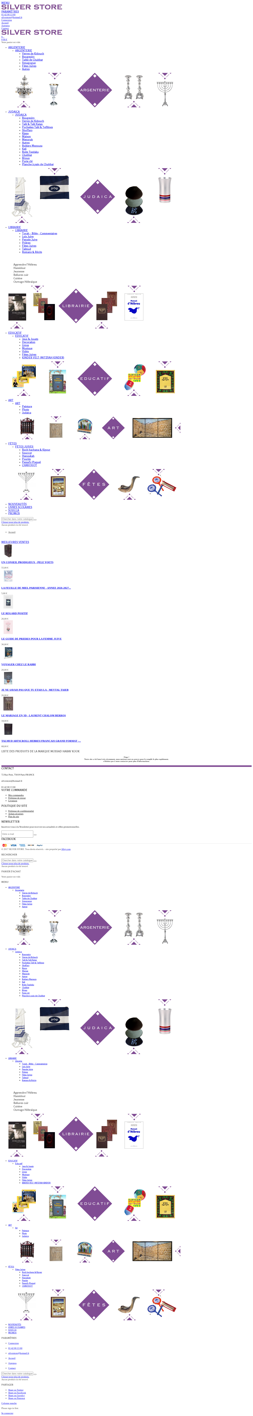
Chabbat (27, 155)
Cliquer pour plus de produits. (15, 522)
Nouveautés (17, 504)
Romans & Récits (32, 252)
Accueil (11, 1358)
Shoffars (27, 130)
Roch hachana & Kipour (36, 449)
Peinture (27, 406)
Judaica (14, 111)
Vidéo (25, 351)
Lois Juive (28, 236)
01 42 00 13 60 (15, 1348)
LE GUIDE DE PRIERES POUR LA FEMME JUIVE (31, 638)
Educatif (15, 332)
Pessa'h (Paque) (31, 462)
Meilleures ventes (15, 542)
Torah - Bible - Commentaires (39, 233)
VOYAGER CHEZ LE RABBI (18, 664)
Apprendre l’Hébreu (25, 264)
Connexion (13, 1343)
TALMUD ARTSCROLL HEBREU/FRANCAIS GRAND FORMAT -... (41, 740)
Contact (12, 1368)
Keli (24, 148)
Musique (27, 348)
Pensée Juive (29, 239)
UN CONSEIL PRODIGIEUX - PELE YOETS (27, 562)
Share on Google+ (16, 1395)
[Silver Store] (31, 8)
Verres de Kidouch (33, 53)
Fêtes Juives (29, 66)
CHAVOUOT (29, 465)
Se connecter (7, 1413)
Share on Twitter (15, 1390)
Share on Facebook (17, 1392)
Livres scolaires (20, 507)
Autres (26, 69)
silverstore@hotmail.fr (18, 1353)
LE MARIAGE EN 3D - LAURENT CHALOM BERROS (33, 715)
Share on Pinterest (16, 1398)
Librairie (14, 227)
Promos (14, 513)
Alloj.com (66, 849)
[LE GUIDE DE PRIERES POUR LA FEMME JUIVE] (8, 633)
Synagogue (29, 62)
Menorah (27, 139)
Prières (26, 242)
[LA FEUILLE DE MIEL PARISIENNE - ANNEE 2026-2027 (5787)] (8, 582)
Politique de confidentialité (21, 811)
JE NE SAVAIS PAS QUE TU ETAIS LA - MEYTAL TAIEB (34, 689)
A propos (12, 1363)
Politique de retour (17, 798)
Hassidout (19, 268)
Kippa (25, 133)
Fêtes (12, 443)
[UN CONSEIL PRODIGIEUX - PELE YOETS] (8, 556)
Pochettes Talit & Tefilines (37, 127)
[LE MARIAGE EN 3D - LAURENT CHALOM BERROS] (8, 709)
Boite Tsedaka (30, 152)
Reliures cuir (20, 274)
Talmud (26, 249)
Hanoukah (28, 456)
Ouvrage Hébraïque (25, 281)
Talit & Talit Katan (32, 124)
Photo (25, 409)
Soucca (13, 510)
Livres (25, 345)
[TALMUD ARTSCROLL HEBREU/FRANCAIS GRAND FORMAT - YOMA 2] (8, 735)
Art (10, 400)
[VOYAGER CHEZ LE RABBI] (8, 659)
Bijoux (26, 158)
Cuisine (17, 278)
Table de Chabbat (32, 59)
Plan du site (13, 816)
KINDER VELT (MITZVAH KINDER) (43, 357)
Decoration (28, 342)
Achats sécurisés (15, 813)
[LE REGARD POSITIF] (8, 607)
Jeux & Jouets (30, 339)
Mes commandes (16, 795)
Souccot (27, 452)
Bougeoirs (28, 56)
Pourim (26, 459)
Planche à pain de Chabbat (38, 164)
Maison (26, 136)
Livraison (12, 800)
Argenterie (16, 47)
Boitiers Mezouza (32, 145)
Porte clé (27, 161)
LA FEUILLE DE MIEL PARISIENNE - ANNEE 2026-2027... (36, 587)
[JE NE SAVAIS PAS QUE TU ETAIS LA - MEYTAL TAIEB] (8, 684)
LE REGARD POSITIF (14, 613)
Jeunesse (18, 271)
